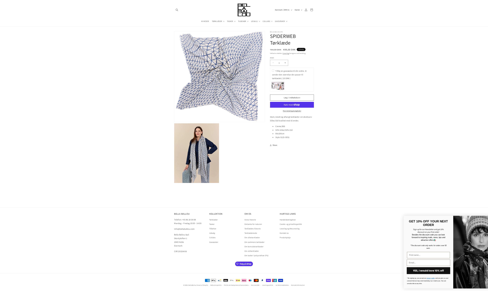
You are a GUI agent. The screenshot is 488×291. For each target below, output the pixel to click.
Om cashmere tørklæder (255, 242)
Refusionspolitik (215, 285)
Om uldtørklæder (252, 251)
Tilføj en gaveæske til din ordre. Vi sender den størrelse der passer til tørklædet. (289, 75)
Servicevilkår (255, 285)
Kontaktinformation (298, 285)
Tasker (212, 224)
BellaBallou (192, 285)
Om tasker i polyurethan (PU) (257, 255)
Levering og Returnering (290, 228)
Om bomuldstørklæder (254, 246)
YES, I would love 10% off (411, 270)
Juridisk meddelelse (282, 285)
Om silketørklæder (252, 237)
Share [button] (275, 145)
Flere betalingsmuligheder (292, 111)
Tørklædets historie (253, 228)
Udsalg (212, 233)
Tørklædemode (251, 233)
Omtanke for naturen (253, 224)
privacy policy (413, 278)
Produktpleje (285, 237)
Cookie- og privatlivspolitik (291, 224)
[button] (177, 10)
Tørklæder (213, 219)
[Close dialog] (482, 219)
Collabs (212, 237)
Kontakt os (284, 233)
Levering (286, 53)
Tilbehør (212, 228)
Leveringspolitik (267, 285)
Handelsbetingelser (288, 219)
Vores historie (250, 219)
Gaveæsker (213, 242)
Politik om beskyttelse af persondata (236, 285)
